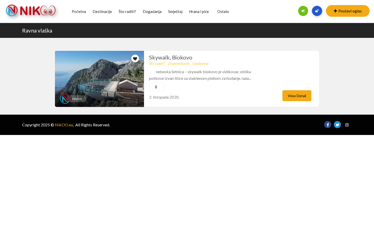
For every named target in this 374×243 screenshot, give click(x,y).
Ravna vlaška (37, 30)
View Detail (297, 96)
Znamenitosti (178, 63)
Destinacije (102, 11)
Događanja (152, 11)
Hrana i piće (199, 11)
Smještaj (175, 11)
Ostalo (223, 11)
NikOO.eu (64, 124)
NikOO (77, 99)
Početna (79, 11)
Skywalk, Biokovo (170, 57)
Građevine (200, 63)
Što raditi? (127, 11)
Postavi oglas (350, 10)
